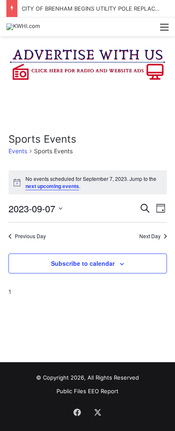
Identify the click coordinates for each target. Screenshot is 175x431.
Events (17, 151)
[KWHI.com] (23, 26)
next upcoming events (52, 186)
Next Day (150, 236)
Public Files (72, 391)
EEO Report (103, 391)
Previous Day (30, 236)
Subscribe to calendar (83, 263)
